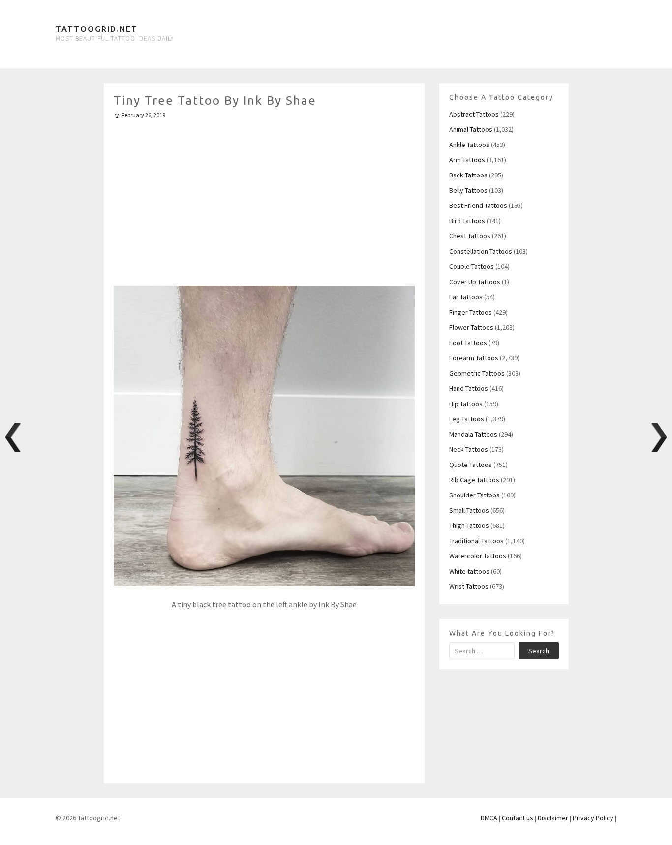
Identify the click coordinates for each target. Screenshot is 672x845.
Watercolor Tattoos (477, 556)
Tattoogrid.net (97, 29)
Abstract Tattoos (474, 114)
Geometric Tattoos (477, 373)
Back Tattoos (468, 175)
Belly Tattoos (468, 190)
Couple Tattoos (471, 266)
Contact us (517, 818)
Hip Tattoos (466, 403)
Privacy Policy (593, 818)
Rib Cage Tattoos (474, 479)
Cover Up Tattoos (474, 281)
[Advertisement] (264, 198)
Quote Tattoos (470, 464)
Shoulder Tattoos (474, 495)
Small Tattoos (469, 510)
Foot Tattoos (468, 342)
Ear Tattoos (466, 296)
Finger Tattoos (470, 312)
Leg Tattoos (466, 418)
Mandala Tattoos (473, 434)
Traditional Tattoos (476, 540)
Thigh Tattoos (469, 525)
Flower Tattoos (471, 327)
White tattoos (469, 571)
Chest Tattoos (469, 236)
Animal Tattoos (470, 129)
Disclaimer (553, 818)
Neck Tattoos (468, 449)
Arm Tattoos (467, 159)
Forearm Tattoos (473, 357)
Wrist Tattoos (469, 586)
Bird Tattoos (467, 220)
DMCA (489, 818)
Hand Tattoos (468, 388)
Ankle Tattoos (469, 144)
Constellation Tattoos (480, 251)
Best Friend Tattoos (478, 205)
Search (538, 650)
